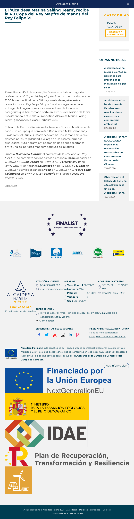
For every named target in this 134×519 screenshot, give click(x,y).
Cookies (107, 510)
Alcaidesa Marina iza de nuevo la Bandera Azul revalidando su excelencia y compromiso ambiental (114, 112)
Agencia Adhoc (75, 513)
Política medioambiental (103, 332)
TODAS (111, 22)
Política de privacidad (89, 510)
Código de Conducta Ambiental (107, 336)
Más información (116, 365)
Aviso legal (71, 510)
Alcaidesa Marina (67, 3)
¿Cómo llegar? (47, 320)
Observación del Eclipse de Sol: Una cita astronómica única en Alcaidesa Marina (115, 185)
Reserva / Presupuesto (115, 33)
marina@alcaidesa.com (53, 289)
